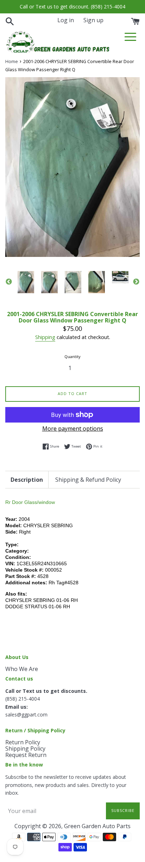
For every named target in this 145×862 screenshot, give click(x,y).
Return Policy (22, 742)
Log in (65, 20)
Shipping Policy (25, 748)
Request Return (25, 755)
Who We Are (21, 669)
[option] (26, 282)
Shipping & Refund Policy (88, 479)
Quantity (72, 356)
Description (27, 479)
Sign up (93, 20)
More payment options (72, 428)
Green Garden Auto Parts (97, 826)
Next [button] (136, 281)
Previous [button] (8, 281)
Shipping (45, 336)
